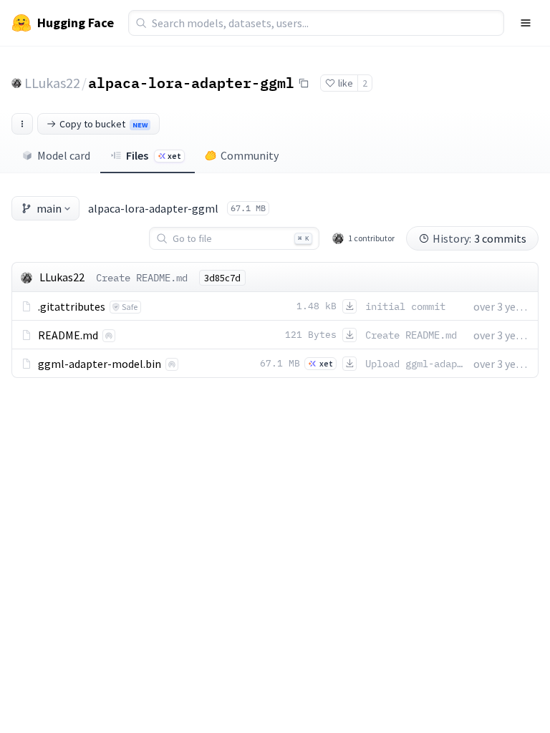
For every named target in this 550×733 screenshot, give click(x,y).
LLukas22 (52, 83)
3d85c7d (222, 277)
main (49, 208)
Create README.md (142, 277)
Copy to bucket (103, 123)
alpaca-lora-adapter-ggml (191, 82)
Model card (63, 155)
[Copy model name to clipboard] (304, 83)
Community (250, 155)
